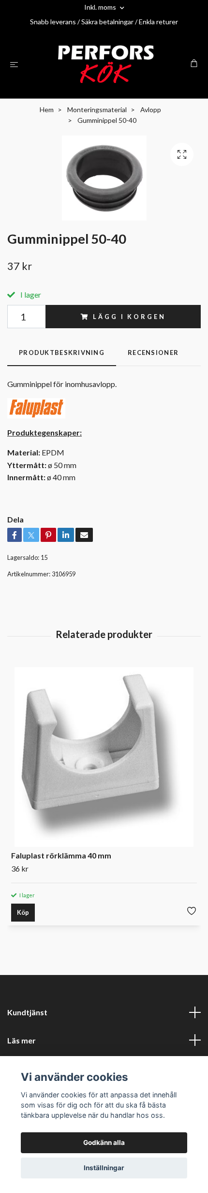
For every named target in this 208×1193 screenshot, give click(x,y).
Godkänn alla (104, 1142)
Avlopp (150, 109)
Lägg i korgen (129, 316)
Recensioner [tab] (153, 352)
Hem (47, 109)
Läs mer (21, 1040)
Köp (23, 912)
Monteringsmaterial (97, 109)
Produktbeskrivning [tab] (61, 352)
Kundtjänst (27, 1012)
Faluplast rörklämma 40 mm (61, 855)
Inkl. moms (101, 7)
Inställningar (104, 1168)
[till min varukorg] (194, 63)
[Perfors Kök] (106, 64)
